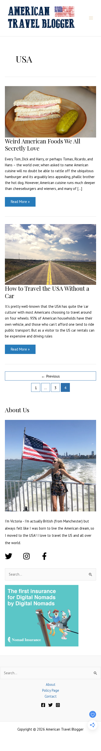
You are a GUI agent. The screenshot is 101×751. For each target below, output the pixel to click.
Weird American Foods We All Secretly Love (42, 144)
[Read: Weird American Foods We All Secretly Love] (50, 111)
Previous (50, 376)
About (50, 684)
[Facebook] (43, 705)
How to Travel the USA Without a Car (47, 291)
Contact (51, 696)
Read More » (20, 203)
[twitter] (13, 556)
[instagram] (31, 556)
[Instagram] (58, 705)
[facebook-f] (45, 556)
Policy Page (50, 690)
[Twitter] (50, 705)
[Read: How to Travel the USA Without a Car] (50, 254)
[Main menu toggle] (91, 18)
